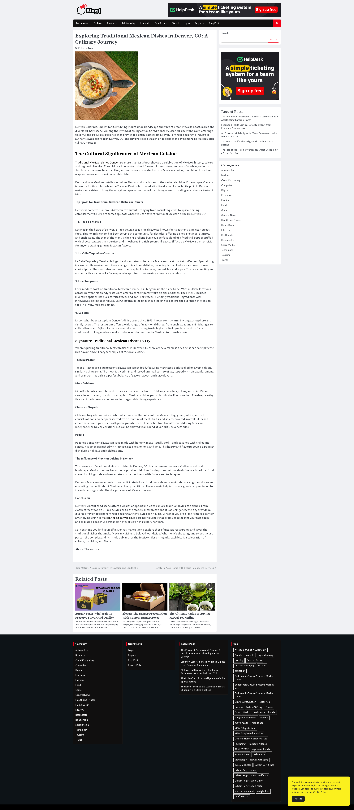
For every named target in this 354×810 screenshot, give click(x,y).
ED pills (262, 665)
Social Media (228, 245)
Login (187, 23)
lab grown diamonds (246, 717)
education (240, 671)
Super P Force (242, 754)
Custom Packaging (245, 665)
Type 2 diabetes (243, 765)
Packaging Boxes (258, 744)
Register (199, 23)
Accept (298, 798)
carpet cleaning (265, 655)
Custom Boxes (254, 660)
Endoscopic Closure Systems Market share (254, 678)
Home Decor (228, 225)
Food (224, 205)
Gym (237, 712)
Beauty (238, 655)
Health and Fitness (231, 220)
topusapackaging (259, 759)
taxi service (259, 754)
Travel (175, 23)
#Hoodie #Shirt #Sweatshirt (250, 649)
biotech (249, 655)
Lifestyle (145, 23)
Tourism (225, 255)
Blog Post (214, 23)
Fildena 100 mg (254, 707)
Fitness (269, 707)
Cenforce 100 (242, 796)
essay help (264, 701)
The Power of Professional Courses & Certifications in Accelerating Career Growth (200, 653)
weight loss (263, 791)
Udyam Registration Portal (249, 786)
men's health (241, 723)
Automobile (82, 23)
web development (244, 791)
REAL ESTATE (242, 749)
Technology (227, 250)
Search (225, 33)
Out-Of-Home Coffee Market (251, 738)
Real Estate (161, 23)
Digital (224, 190)
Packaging (240, 744)
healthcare (259, 712)
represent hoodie (261, 749)
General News (228, 215)
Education (226, 195)
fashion (239, 707)
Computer (226, 185)
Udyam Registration (245, 770)
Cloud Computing (230, 180)
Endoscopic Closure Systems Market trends (254, 695)
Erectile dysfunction (245, 701)
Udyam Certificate (264, 765)
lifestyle (264, 717)
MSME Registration (245, 728)
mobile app (258, 723)
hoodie (271, 712)
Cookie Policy (319, 792)
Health (246, 712)
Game (224, 210)
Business (112, 23)
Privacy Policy (135, 665)
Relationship (128, 23)
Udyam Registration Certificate (251, 775)
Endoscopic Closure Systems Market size (254, 686)
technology (241, 759)
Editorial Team (85, 48)
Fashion (98, 23)
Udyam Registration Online (249, 780)
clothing (239, 660)
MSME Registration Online (249, 733)
